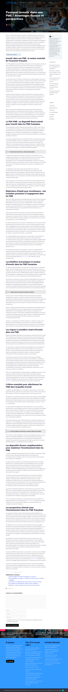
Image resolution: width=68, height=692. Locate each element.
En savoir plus (10, 661)
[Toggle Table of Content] (19, 54)
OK (62, 690)
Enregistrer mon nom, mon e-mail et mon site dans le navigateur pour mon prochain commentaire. (24, 620)
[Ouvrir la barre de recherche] (60, 2)
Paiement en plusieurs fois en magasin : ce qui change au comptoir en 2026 (52, 651)
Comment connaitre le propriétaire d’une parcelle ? (54, 92)
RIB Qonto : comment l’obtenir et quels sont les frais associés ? (24, 585)
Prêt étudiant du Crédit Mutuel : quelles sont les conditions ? (24, 583)
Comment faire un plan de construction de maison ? (54, 79)
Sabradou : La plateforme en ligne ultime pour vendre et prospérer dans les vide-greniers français (33, 653)
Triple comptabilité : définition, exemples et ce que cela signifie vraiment (50, 633)
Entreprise (38, 2)
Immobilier (50, 2)
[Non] (66, 690)
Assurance (30, 2)
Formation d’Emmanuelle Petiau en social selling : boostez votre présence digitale (33, 659)
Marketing (56, 2)
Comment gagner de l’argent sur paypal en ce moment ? (22, 576)
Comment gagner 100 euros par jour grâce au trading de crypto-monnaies (34, 682)
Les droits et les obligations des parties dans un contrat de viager (25, 581)
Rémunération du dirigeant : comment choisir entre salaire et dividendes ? (16, 633)
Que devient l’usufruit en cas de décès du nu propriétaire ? (54, 66)
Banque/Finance (10, 588)
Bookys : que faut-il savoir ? (31, 667)
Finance (44, 2)
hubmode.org (25, 256)
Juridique (51, 116)
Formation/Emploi (22, 2)
